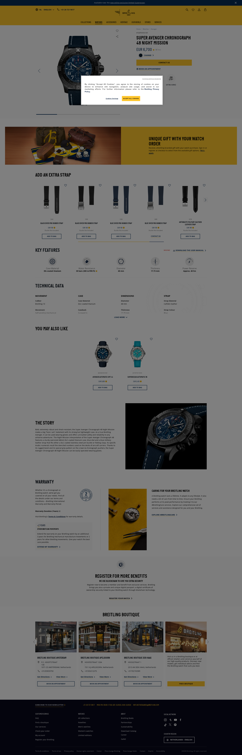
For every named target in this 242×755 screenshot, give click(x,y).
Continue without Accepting (151, 79)
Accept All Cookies (131, 99)
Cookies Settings (112, 99)
